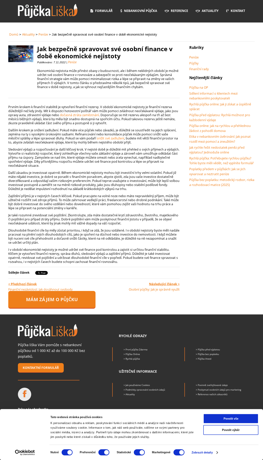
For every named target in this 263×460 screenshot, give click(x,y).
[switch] (103, 452)
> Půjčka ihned (203, 358)
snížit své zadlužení (110, 138)
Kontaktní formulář (41, 368)
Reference (179, 11)
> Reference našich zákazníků (211, 394)
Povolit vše (231, 418)
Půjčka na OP (198, 87)
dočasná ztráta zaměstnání (79, 115)
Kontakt (238, 11)
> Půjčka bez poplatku (207, 354)
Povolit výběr (231, 430)
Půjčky (194, 63)
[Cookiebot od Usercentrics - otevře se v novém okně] (25, 452)
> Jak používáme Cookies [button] (137, 385)
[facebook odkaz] (24, 394)
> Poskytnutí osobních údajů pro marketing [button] (218, 389)
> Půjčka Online (132, 354)
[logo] (47, 11)
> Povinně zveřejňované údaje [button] (212, 385)
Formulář (104, 11)
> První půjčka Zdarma (135, 349)
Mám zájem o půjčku (52, 299)
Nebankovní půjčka (140, 11)
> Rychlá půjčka (132, 358)
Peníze (43, 34)
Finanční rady (199, 69)
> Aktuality (129, 394)
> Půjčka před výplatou (208, 349)
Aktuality (210, 11)
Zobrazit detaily (202, 452)
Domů (13, 34)
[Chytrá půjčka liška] (47, 331)
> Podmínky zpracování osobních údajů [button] (144, 389)
